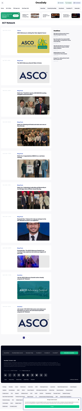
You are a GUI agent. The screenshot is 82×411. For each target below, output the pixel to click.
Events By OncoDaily (52, 8)
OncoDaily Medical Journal (17, 352)
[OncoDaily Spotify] (27, 375)
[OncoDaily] (41, 3)
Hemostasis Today (29, 352)
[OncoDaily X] (9, 375)
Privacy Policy (11, 379)
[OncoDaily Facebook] (14, 375)
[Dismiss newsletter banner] (18, 13)
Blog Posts (20, 60)
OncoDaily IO (38, 352)
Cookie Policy (26, 379)
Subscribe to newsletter (69, 352)
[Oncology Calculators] (58, 3)
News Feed (43, 8)
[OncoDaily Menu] (2, 2)
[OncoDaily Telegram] (32, 375)
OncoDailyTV (55, 352)
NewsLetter (77, 8)
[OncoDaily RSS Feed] (45, 375)
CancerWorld (6, 352)
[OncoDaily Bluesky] (36, 375)
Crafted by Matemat (74, 379)
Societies (19, 275)
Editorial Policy (18, 379)
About (6, 379)
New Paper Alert (25, 8)
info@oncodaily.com (26, 370)
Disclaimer (33, 379)
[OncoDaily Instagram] (18, 375)
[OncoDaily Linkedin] (5, 375)
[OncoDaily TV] (23, 375)
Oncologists (69, 2)
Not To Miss (8, 8)
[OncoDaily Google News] (41, 375)
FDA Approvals (16, 8)
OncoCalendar (77, 2)
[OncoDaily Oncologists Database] (66, 3)
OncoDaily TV (69, 8)
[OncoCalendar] (74, 3)
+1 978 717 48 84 (13, 370)
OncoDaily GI (47, 352)
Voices (2, 8)
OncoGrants (61, 8)
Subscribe (16, 15)
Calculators (61, 2)
